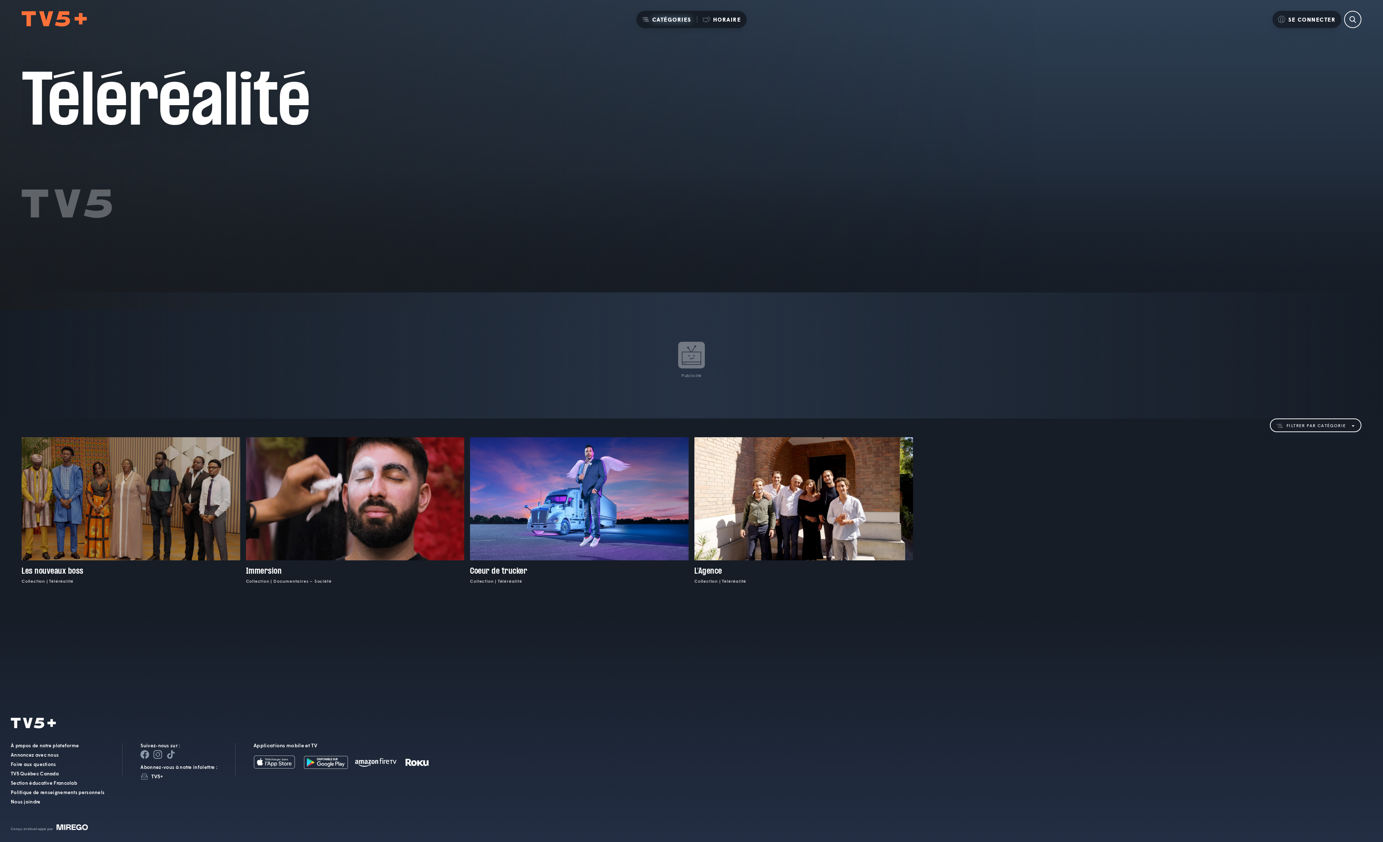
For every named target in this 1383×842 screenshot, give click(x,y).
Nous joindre (26, 802)
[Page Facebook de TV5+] (144, 754)
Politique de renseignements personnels (57, 792)
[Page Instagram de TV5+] (157, 754)
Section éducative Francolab (44, 783)
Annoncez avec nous (35, 755)
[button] (666, 19)
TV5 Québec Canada (35, 773)
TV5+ (157, 776)
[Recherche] (1352, 19)
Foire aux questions (33, 764)
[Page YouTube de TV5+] (170, 754)
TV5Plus (54, 19)
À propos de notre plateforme (45, 745)
